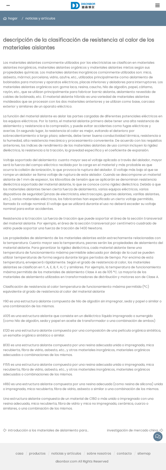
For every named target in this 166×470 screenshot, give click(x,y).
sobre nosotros (99, 453)
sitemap (144, 453)
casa (19, 453)
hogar (13, 18)
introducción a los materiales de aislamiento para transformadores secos (47, 430)
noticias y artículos (40, 18)
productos (37, 453)
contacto (124, 453)
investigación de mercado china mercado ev (132, 430)
